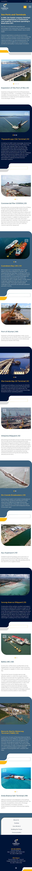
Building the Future (16, 829)
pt (27, 1)
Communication (16, 832)
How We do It (17, 826)
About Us (16, 820)
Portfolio (16, 823)
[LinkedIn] (25, 7)
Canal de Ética (4, 1)
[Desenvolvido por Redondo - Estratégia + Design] (16, 868)
